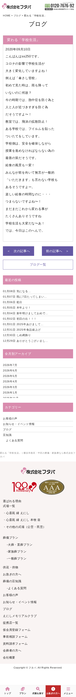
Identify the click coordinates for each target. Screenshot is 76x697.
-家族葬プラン (17, 551)
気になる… (17, 291)
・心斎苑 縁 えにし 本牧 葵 (22, 519)
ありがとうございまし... (25, 340)
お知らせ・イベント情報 (19, 424)
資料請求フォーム (15, 643)
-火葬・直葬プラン (20, 544)
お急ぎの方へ (12, 574)
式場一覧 (9, 506)
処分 (12, 302)
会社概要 (9, 657)
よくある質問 (14, 440)
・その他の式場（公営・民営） (24, 526)
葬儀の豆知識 (12, 581)
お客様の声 (10, 418)
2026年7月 (10, 365)
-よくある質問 (17, 588)
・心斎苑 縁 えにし (16, 513)
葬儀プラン (10, 537)
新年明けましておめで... (25, 313)
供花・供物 (10, 567)
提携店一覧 (10, 622)
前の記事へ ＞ (57, 251)
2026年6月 (10, 370)
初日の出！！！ (20, 318)
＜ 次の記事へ (18, 251)
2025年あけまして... (23, 324)
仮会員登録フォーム (17, 629)
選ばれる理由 (12, 501)
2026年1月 (10, 392)
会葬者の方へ (12, 650)
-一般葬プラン (17, 558)
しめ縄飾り (17, 335)
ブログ (7, 429)
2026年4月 (10, 381)
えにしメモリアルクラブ (20, 616)
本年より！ (17, 307)
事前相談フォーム (15, 636)
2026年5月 (10, 376)
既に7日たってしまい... (25, 296)
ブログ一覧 (38, 264)
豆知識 (7, 434)
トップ (7, 693)
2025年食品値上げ (22, 329)
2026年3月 (10, 387)
